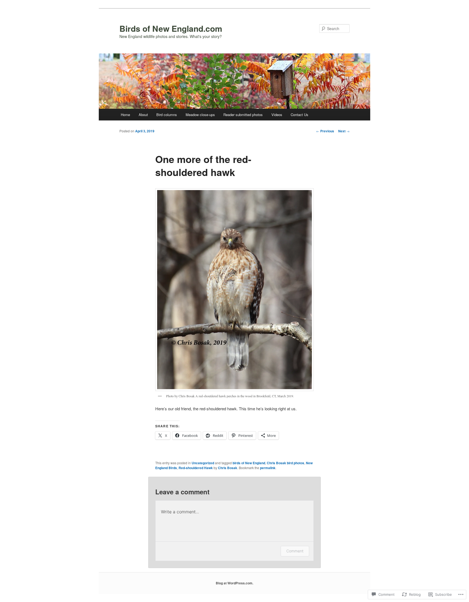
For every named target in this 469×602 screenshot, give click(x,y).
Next (344, 131)
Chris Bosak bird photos (285, 462)
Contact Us (299, 114)
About (143, 114)
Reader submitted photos (243, 114)
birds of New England (249, 462)
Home (125, 114)
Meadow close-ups (200, 114)
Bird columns (166, 114)
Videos (276, 114)
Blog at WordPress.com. (234, 583)
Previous (325, 131)
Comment (294, 551)
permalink (267, 467)
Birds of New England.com (170, 28)
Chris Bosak (227, 467)
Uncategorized (203, 462)
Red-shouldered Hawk (196, 467)
